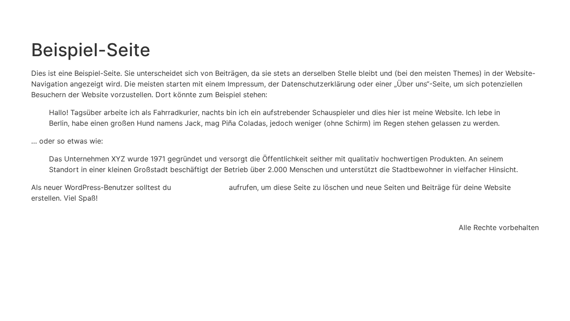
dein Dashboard (200, 187)
